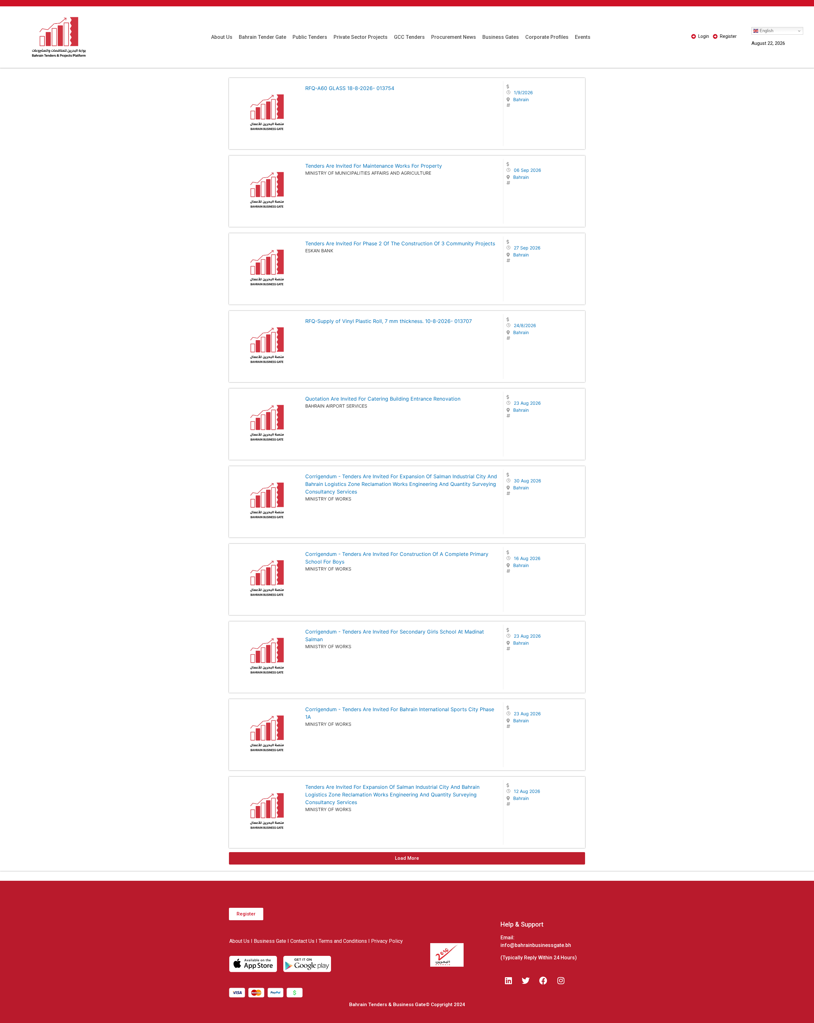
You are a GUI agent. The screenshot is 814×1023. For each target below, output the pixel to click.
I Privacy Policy (385, 941)
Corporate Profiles (547, 37)
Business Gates (500, 37)
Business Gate (270, 941)
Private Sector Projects (361, 37)
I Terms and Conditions (341, 941)
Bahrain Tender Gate (262, 37)
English (765, 30)
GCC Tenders (409, 37)
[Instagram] (561, 980)
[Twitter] (526, 980)
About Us (221, 37)
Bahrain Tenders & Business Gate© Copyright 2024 (407, 1004)
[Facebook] (543, 980)
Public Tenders (310, 37)
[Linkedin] (508, 980)
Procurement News (453, 37)
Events (582, 37)
